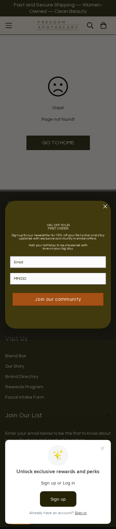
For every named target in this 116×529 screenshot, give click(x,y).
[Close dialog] (105, 206)
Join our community (58, 299)
